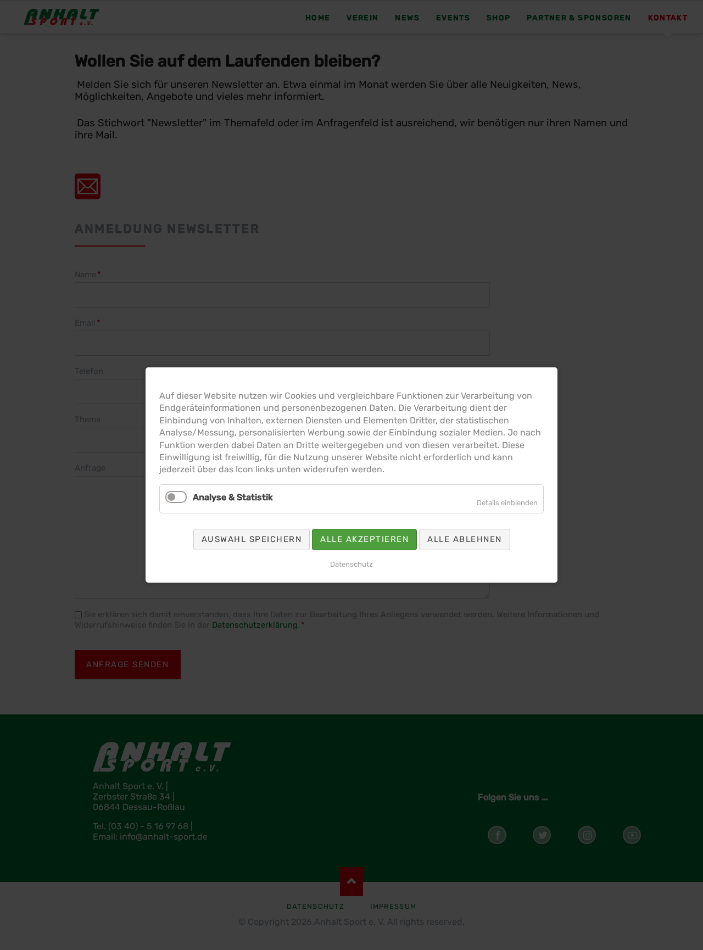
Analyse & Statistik (233, 497)
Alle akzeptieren (364, 539)
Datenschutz (351, 564)
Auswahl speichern (252, 539)
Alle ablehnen (464, 539)
